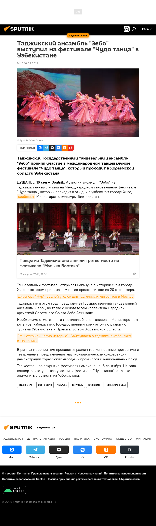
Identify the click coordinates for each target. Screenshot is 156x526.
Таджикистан (26, 384)
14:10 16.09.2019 (27, 63)
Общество (124, 438)
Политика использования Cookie (23, 479)
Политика (82, 438)
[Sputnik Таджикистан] (20, 32)
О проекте (9, 473)
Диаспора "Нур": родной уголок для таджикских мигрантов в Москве (75, 296)
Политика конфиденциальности (125, 473)
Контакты (23, 473)
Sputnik (24, 140)
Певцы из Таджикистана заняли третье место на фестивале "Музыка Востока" (69, 263)
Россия (64, 438)
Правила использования (47, 473)
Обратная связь (129, 479)
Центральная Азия (41, 438)
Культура (62, 384)
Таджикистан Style (115, 384)
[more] (134, 274)
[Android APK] (14, 490)
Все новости (45, 384)
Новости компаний (90, 473)
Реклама (70, 473)
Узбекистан (94, 384)
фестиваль (77, 384)
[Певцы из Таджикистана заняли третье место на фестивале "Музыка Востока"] (78, 229)
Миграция (143, 438)
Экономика (103, 438)
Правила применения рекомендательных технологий (82, 479)
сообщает (26, 196)
